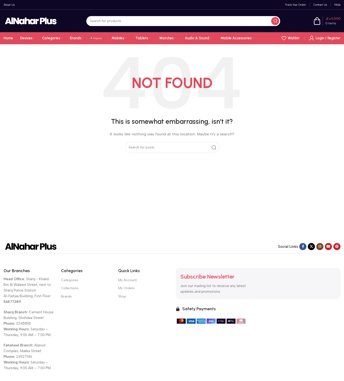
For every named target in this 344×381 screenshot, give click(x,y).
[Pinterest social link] (336, 246)
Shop (122, 296)
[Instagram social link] (319, 246)
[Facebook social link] (302, 246)
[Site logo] (31, 20)
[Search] (275, 21)
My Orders (126, 288)
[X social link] (311, 246)
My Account (127, 280)
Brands (66, 296)
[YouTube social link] (328, 246)
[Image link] (31, 246)
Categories (69, 280)
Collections (69, 288)
